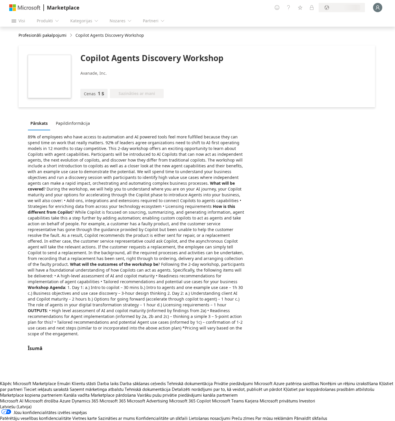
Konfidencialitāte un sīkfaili (162, 418)
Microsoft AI (11, 401)
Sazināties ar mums (116, 418)
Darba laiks (108, 383)
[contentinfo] (71, 35)
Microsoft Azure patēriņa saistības (287, 383)
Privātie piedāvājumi (233, 383)
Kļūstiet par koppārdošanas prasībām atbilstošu (328, 389)
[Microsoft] (24, 7)
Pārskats (39, 123)
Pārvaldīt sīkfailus (310, 418)
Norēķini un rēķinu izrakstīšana (349, 383)
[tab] (40, 123)
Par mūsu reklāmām (274, 418)
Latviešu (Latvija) (16, 406)
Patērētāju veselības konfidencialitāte (35, 418)
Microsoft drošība (41, 401)
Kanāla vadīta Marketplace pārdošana (100, 395)
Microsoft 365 (112, 401)
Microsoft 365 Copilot (190, 401)
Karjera (252, 401)
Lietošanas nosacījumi (209, 418)
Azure (65, 401)
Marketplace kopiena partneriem (31, 395)
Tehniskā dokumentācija (190, 383)
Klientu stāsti (84, 383)
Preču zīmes (243, 418)
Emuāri (64, 383)
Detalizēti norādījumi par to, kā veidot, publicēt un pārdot (227, 389)
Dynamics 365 (85, 401)
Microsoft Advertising (147, 401)
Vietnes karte (84, 418)
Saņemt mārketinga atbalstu (96, 389)
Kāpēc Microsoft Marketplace (28, 383)
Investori (307, 401)
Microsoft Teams (228, 401)
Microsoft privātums (279, 401)
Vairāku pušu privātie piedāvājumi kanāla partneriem (187, 395)
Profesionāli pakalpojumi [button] (43, 35)
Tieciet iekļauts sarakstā (46, 389)
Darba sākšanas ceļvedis (143, 383)
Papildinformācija (73, 123)
